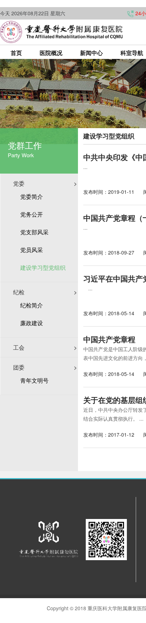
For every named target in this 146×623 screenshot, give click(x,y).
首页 (16, 53)
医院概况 (51, 53)
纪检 (45, 292)
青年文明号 (34, 380)
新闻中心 (91, 53)
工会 (45, 347)
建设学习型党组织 (43, 267)
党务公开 (31, 214)
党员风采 (31, 249)
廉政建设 (31, 323)
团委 (45, 367)
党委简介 (31, 196)
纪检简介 (31, 305)
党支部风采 (34, 232)
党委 (45, 183)
